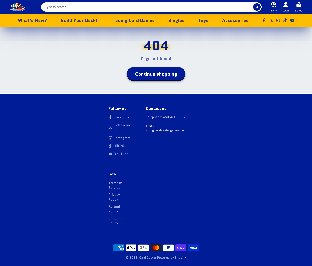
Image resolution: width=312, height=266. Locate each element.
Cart (299, 7)
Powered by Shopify (171, 257)
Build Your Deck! (79, 20)
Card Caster (147, 257)
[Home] (17, 7)
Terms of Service (115, 185)
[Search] (257, 7)
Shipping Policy (115, 220)
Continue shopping (156, 74)
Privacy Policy (114, 197)
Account (286, 7)
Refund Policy (114, 209)
